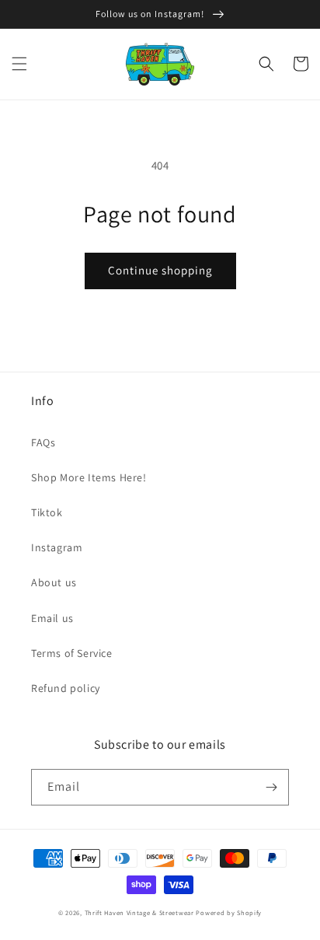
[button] (19, 64)
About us (54, 582)
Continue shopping (160, 270)
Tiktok (47, 512)
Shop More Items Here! (89, 477)
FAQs (43, 442)
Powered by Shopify (229, 912)
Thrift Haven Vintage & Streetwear (139, 912)
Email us (52, 618)
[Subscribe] (271, 787)
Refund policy (65, 688)
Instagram (56, 547)
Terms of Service (72, 653)
